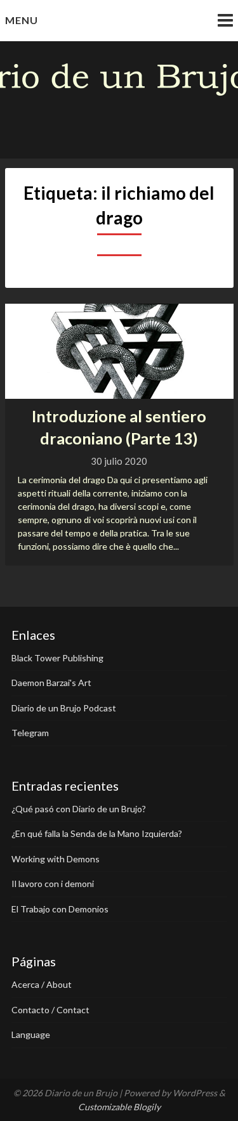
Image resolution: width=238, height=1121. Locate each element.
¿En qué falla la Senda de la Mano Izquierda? (96, 833)
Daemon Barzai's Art (51, 682)
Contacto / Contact (50, 1009)
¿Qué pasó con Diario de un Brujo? (78, 808)
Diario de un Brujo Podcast (63, 708)
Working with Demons (55, 858)
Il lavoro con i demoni (52, 883)
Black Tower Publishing (57, 657)
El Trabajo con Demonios (60, 909)
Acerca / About (41, 984)
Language (30, 1034)
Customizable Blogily (119, 1106)
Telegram (30, 732)
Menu (21, 20)
